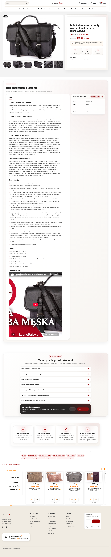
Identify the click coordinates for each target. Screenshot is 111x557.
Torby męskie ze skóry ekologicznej (65, 458)
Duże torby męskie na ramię (45, 455)
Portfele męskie (52, 8)
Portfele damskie (40, 8)
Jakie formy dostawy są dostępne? (30, 379)
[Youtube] (6, 527)
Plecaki (60, 8)
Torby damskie (21, 8)
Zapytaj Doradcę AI (83, 409)
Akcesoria (77, 8)
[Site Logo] (57, 3)
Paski (70, 8)
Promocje (84, 8)
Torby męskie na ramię (39, 458)
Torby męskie (30, 8)
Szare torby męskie (71, 455)
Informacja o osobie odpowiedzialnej (11, 464)
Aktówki (24, 455)
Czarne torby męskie (32, 455)
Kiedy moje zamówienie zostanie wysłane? (32, 374)
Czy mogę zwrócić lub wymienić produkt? (32, 390)
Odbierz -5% (96, 521)
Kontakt (72, 409)
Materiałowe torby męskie (59, 455)
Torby (65, 8)
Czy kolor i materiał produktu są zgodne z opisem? (35, 395)
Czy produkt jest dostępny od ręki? (30, 368)
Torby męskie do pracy (27, 458)
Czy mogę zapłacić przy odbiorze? (30, 384)
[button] (3, 37)
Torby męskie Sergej (50, 458)
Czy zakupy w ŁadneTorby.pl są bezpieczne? (33, 400)
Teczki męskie (80, 455)
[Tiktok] (10, 527)
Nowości (91, 8)
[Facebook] (2, 527)
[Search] (26, 3)
